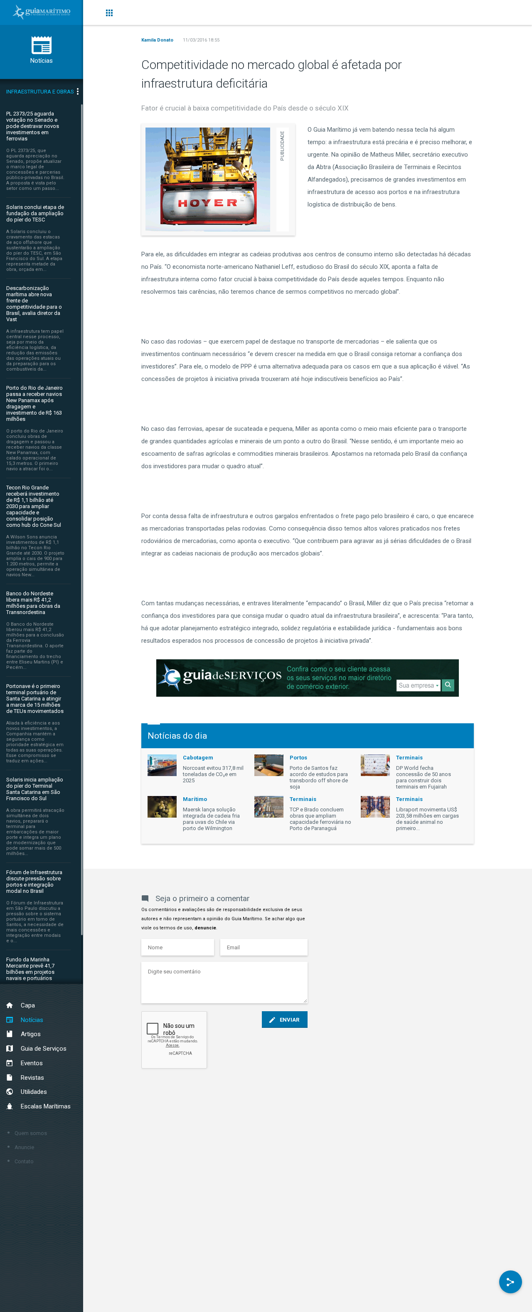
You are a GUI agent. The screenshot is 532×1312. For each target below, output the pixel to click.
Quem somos (31, 1133)
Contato (24, 1161)
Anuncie (24, 1147)
